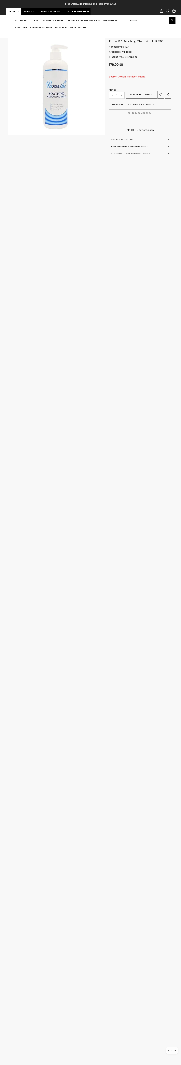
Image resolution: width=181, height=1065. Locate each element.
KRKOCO (13, 11)
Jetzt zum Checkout (140, 112)
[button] (174, 11)
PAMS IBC (123, 46)
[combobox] (151, 20)
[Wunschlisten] (167, 11)
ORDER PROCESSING (122, 139)
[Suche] (172, 20)
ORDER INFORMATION (77, 11)
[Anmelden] (161, 11)
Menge (112, 89)
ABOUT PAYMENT (50, 11)
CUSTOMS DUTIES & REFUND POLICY (130, 153)
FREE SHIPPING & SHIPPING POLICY (129, 146)
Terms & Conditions (142, 104)
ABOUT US (29, 11)
